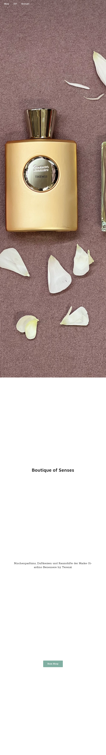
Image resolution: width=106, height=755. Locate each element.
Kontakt (25, 4)
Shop (6, 4)
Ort (15, 4)
